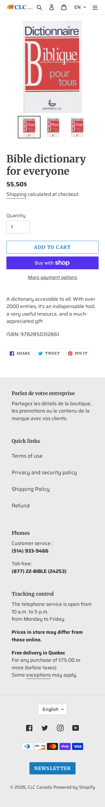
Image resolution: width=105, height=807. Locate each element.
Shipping (16, 194)
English (51, 709)
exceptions (38, 675)
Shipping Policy (31, 489)
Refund (21, 506)
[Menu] (95, 7)
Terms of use (27, 456)
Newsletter (52, 768)
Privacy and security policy (44, 472)
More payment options (52, 277)
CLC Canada (40, 787)
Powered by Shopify (74, 787)
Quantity (16, 215)
